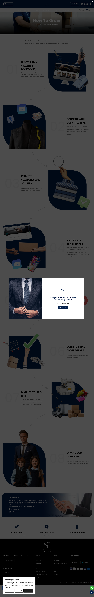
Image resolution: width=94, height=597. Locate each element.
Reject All (19, 591)
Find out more (62, 307)
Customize (9, 591)
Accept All (28, 591)
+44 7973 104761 (64, 304)
